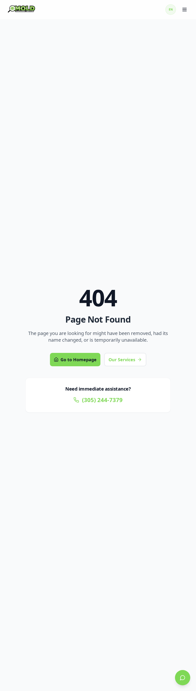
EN (171, 9)
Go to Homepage (78, 359)
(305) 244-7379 (102, 400)
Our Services (122, 359)
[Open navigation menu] (185, 9)
